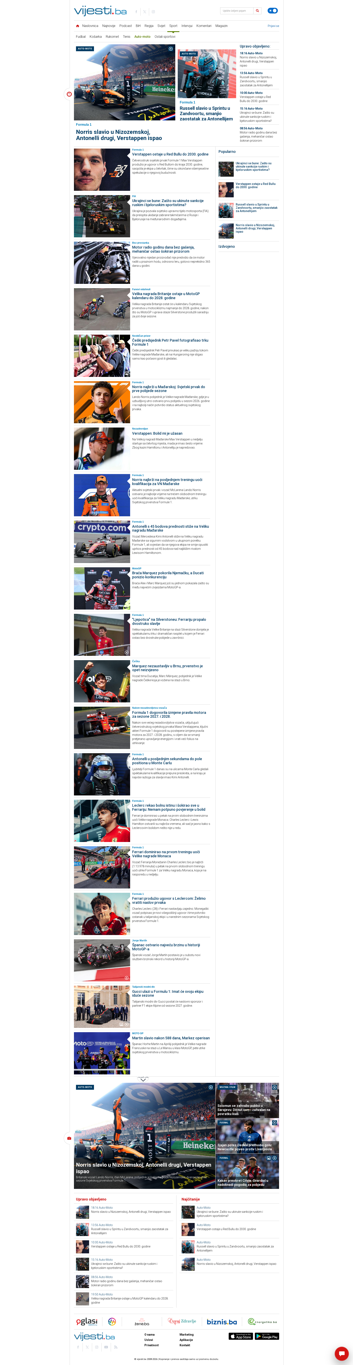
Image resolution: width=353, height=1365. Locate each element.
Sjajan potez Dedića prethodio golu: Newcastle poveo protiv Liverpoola (245, 1147)
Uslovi (148, 1340)
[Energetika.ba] (263, 1321)
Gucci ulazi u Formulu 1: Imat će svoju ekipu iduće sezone (167, 993)
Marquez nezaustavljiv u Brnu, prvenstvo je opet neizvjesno (167, 668)
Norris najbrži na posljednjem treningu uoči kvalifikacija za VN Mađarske (167, 482)
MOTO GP (137, 1033)
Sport (173, 26)
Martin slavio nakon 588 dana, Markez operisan (171, 1038)
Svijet (161, 26)
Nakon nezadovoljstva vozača (149, 707)
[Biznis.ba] (222, 1321)
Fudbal (81, 37)
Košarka (96, 37)
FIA (134, 196)
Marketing (187, 1334)
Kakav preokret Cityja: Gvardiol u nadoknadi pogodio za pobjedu (243, 1183)
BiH (138, 26)
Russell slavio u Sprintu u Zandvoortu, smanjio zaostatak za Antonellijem (206, 113)
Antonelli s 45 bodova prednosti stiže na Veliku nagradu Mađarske (170, 528)
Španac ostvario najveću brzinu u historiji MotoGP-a (166, 947)
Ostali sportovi (165, 37)
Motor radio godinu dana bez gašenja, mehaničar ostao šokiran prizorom (258, 136)
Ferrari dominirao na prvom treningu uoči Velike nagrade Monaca (166, 854)
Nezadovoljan (140, 428)
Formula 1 (138, 149)
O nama (149, 1334)
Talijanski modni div (143, 986)
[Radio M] (85, 1321)
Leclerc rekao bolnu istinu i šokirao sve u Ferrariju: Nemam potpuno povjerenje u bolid (168, 807)
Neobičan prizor (141, 335)
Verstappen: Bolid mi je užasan (157, 433)
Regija (149, 26)
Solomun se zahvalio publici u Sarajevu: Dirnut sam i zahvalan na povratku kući (244, 1110)
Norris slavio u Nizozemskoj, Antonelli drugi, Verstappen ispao (119, 135)
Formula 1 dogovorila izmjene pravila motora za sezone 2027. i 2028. (169, 714)
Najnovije (108, 26)
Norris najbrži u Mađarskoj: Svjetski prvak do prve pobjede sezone (168, 389)
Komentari (204, 26)
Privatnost (151, 1345)
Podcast (126, 26)
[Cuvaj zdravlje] (182, 1321)
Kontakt (185, 1345)
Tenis (126, 37)
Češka (136, 661)
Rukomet (112, 37)
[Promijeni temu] (273, 10)
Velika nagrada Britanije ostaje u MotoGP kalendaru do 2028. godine (166, 296)
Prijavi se (273, 26)
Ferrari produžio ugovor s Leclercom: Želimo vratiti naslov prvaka (169, 900)
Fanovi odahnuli (141, 289)
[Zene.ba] (142, 1321)
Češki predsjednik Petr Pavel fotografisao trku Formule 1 (170, 342)
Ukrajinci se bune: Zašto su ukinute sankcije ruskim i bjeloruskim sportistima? (257, 116)
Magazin (222, 26)
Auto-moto (142, 37)
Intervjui (186, 26)
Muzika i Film (227, 1087)
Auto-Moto (85, 48)
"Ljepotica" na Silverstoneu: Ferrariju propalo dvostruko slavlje (169, 621)
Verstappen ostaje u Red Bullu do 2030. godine (170, 154)
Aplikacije (186, 1340)
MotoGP (136, 568)
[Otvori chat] (342, 1354)
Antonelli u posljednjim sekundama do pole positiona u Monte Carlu (167, 761)
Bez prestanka (140, 242)
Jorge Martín (139, 940)
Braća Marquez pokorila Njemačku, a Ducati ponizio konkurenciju (168, 575)
